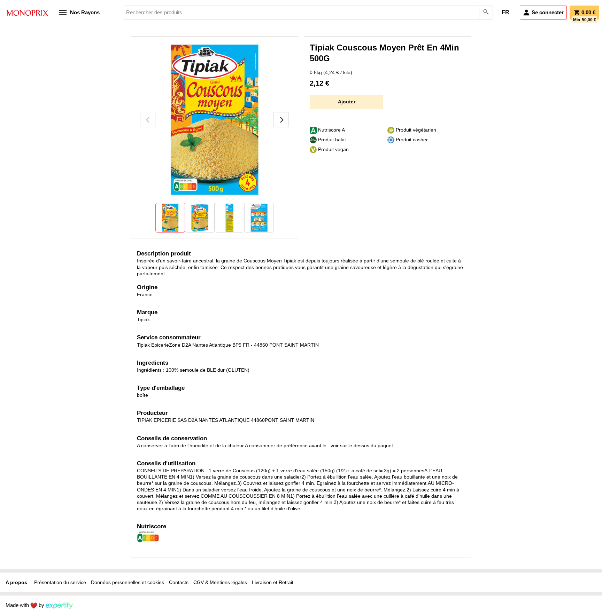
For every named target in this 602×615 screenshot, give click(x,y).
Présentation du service (60, 582)
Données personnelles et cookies (127, 582)
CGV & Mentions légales (220, 582)
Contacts (178, 582)
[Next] (281, 119)
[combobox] (308, 12)
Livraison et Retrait (272, 582)
